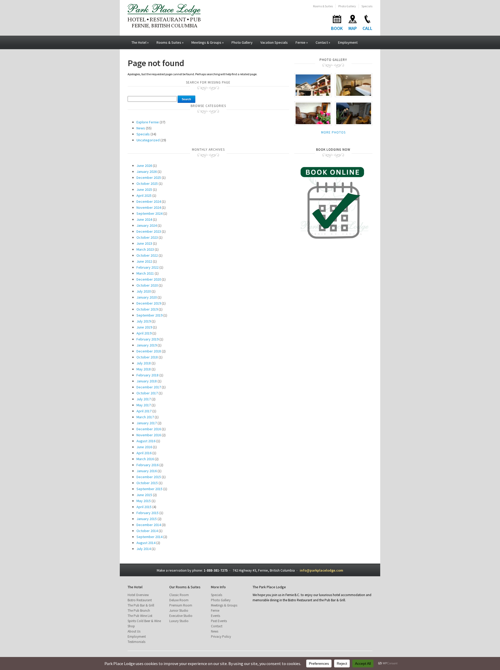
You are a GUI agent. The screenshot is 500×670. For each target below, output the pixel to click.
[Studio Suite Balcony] (353, 113)
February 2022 (147, 267)
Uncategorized (148, 140)
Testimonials (136, 642)
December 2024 (148, 201)
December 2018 (148, 351)
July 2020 (143, 291)
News (140, 128)
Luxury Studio (179, 621)
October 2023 (147, 237)
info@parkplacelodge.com (321, 570)
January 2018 (146, 381)
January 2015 (146, 518)
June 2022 (144, 261)
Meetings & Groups (207, 42)
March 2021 (145, 273)
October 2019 (147, 309)
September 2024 (149, 213)
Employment (348, 42)
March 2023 (145, 249)
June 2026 (144, 165)
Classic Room (179, 595)
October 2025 (147, 183)
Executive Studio (180, 616)
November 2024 (148, 207)
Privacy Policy (221, 636)
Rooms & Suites (323, 6)
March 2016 (145, 459)
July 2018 (143, 363)
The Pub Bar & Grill (141, 605)
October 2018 (147, 357)
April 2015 (144, 506)
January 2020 (146, 297)
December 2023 (148, 231)
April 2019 (144, 333)
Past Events (219, 621)
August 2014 (145, 542)
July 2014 (143, 548)
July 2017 (143, 399)
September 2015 (149, 488)
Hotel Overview (138, 595)
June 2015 (144, 494)
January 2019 (146, 345)
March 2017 (145, 417)
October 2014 (147, 530)
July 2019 (143, 321)
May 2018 (143, 369)
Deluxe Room (179, 600)
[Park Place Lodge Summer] (313, 85)
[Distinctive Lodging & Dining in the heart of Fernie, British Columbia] (164, 15)
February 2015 (147, 512)
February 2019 (147, 339)
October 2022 (147, 255)
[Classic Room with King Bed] (353, 85)
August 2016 (145, 441)
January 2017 (146, 423)
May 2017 (143, 405)
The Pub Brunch (139, 610)
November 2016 (148, 435)
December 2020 (148, 279)
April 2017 (144, 411)
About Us (134, 631)
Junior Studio (178, 610)
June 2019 (144, 327)
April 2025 (144, 195)
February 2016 (147, 465)
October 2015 (147, 483)
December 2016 (148, 429)
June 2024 (144, 219)
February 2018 (147, 375)
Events (215, 616)
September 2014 (149, 536)
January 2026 (146, 171)
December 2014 (148, 524)
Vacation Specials (274, 42)
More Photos (333, 132)
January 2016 (146, 471)
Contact (323, 42)
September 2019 (149, 315)
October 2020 (147, 285)
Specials (366, 6)
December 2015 (148, 477)
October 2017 (147, 393)
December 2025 (148, 177)
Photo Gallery (347, 6)
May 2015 (143, 500)
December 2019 (148, 303)
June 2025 (144, 189)
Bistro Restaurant (140, 600)
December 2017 (148, 387)
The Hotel (140, 42)
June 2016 (144, 447)
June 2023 (144, 243)
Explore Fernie (147, 122)
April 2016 (144, 453)
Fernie (302, 42)
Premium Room (180, 605)
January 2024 (146, 225)
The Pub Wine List (140, 616)
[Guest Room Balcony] (313, 113)
